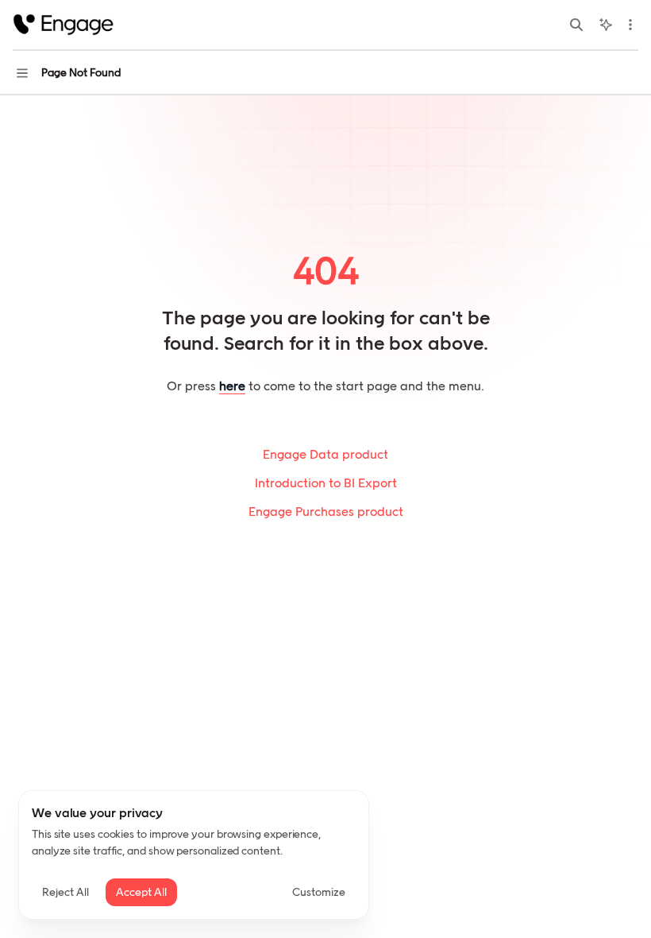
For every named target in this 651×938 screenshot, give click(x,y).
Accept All (141, 892)
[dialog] (193, 855)
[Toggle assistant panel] (606, 24)
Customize (318, 892)
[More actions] (630, 25)
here (232, 385)
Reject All (65, 892)
